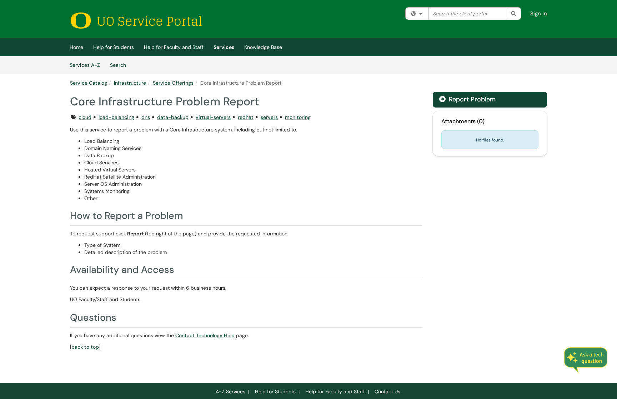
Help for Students (113, 47)
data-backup (173, 117)
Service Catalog (88, 83)
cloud (85, 117)
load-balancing (116, 117)
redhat (246, 117)
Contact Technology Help (205, 335)
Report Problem (471, 99)
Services (224, 47)
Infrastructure (130, 83)
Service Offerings (173, 83)
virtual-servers (213, 117)
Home (76, 47)
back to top (85, 347)
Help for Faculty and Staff (174, 47)
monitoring (298, 117)
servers (269, 117)
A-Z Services (230, 391)
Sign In (538, 13)
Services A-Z (85, 65)
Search (120, 64)
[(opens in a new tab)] (136, 20)
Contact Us (387, 391)
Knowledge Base (263, 47)
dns (145, 117)
